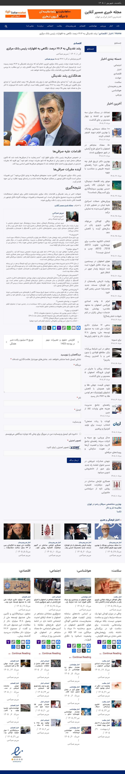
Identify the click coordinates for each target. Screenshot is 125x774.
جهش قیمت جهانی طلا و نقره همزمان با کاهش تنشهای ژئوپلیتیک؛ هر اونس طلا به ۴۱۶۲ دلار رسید (97, 390)
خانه (118, 26)
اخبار (111, 26)
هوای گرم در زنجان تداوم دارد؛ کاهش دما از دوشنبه (71, 691)
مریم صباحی (62, 53)
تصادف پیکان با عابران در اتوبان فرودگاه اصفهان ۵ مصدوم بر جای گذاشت (97, 372)
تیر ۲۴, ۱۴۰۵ (43, 691)
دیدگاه (77, 365)
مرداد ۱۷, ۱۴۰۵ (102, 669)
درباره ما (40, 26)
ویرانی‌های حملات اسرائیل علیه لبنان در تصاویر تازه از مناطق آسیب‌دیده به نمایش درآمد (97, 207)
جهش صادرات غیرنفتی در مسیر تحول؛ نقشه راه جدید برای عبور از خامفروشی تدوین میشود (97, 467)
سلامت (59, 26)
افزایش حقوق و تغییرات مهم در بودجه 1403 (60, 341)
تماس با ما (30, 26)
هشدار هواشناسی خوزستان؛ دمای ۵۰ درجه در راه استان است (71, 715)
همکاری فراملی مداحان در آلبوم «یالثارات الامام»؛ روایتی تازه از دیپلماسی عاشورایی (97, 487)
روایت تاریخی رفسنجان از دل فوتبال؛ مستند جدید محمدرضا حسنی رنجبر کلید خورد (97, 287)
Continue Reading (111, 653)
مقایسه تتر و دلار (113, 508)
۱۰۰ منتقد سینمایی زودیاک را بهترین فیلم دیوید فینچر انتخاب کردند (97, 132)
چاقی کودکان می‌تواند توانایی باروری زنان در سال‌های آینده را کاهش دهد (97, 227)
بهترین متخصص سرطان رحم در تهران (104, 504)
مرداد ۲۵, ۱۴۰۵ (114, 605)
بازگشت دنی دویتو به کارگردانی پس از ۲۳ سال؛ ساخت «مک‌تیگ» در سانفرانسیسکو (17, 548)
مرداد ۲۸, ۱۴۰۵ (114, 551)
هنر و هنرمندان (71, 26)
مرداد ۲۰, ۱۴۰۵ (84, 551)
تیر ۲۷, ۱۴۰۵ (73, 717)
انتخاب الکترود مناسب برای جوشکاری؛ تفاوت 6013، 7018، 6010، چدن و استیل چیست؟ (97, 247)
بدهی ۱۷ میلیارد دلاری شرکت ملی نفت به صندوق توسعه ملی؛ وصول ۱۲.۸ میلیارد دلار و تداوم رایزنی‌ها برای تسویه (103, 332)
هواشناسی (93, 26)
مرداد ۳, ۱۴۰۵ (71, 695)
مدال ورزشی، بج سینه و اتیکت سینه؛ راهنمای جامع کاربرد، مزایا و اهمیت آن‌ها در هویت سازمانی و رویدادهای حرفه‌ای (103, 445)
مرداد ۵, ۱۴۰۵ (24, 551)
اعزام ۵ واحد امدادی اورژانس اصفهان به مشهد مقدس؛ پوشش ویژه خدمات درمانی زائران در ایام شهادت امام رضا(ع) (103, 309)
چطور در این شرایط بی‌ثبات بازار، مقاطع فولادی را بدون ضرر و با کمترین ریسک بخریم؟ (97, 354)
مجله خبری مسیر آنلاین (103, 12)
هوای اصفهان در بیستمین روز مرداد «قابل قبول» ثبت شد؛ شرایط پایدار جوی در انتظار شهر (97, 267)
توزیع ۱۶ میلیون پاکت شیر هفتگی (21, 341)
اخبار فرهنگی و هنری (110, 520)
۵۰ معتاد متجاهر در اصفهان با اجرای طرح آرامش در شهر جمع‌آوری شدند (97, 148)
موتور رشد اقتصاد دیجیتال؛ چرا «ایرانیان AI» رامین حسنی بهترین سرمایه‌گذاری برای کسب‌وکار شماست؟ (97, 187)
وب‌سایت (77, 422)
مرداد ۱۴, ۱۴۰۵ (11, 669)
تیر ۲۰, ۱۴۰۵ (43, 710)
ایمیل (77, 410)
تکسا (119, 511)
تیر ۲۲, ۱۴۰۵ (104, 710)
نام (79, 398)
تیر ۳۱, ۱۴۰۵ (104, 691)
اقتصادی (82, 26)
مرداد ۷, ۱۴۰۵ (11, 714)
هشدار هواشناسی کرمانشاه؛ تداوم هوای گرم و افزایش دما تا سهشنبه (71, 734)
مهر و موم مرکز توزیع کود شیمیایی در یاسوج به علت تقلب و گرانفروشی (41, 689)
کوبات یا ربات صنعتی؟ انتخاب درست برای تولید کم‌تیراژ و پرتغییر (97, 425)
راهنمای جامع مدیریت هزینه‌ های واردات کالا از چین (97, 408)
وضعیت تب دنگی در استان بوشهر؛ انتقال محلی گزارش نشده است (102, 689)
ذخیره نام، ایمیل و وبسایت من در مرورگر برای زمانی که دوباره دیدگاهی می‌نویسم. (41, 434)
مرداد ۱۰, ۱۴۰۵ (54, 551)
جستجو (117, 43)
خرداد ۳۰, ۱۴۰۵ (71, 736)
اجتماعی (50, 26)
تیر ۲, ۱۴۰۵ (44, 728)
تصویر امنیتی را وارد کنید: (58, 447)
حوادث (118, 78)
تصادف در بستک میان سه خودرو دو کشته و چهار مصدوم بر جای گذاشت (97, 116)
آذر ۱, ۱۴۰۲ (75, 53)
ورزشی (103, 26)
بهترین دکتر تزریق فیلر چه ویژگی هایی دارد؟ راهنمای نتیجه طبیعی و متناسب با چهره (97, 167)
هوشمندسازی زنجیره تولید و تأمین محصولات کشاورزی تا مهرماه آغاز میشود (11, 711)
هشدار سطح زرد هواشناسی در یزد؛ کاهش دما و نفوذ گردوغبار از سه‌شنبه (71, 671)
